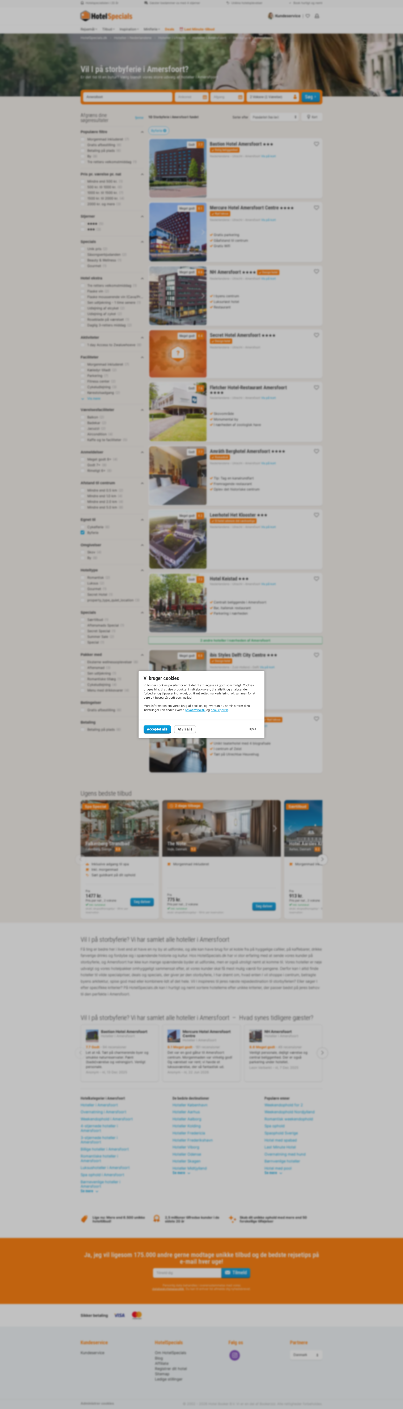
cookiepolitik (219, 710)
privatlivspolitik (195, 710)
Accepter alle (157, 729)
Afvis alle (185, 729)
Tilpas (252, 729)
